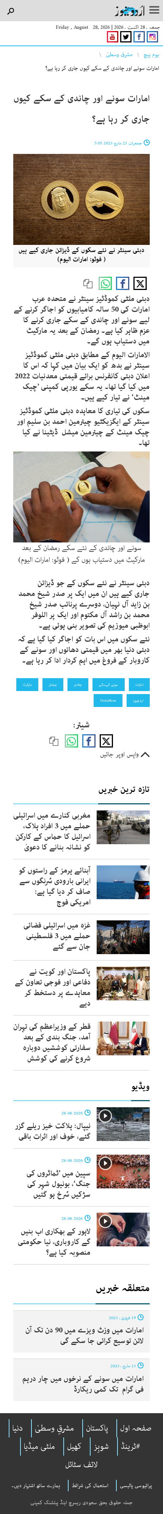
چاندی (78, 684)
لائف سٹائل (81, 1465)
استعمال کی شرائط (90, 1485)
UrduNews (108, 700)
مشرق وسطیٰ (119, 54)
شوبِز (101, 1446)
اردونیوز (138, 700)
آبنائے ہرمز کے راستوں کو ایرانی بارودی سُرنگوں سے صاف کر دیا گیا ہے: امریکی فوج (55, 886)
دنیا (18, 1428)
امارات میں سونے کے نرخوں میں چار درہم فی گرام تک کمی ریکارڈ (83, 1384)
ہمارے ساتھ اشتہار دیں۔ (35, 1485)
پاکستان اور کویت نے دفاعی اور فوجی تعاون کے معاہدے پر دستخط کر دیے (53, 987)
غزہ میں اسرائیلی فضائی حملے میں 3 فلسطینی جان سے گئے (57, 936)
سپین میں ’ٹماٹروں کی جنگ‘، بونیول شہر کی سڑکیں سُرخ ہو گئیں (59, 1184)
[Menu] (154, 10)
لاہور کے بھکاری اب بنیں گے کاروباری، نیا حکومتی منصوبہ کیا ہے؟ (54, 1242)
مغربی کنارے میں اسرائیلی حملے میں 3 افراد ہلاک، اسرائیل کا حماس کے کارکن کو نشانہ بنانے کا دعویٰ (52, 831)
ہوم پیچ (151, 54)
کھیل (74, 1446)
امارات (139, 684)
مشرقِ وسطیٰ (54, 1428)
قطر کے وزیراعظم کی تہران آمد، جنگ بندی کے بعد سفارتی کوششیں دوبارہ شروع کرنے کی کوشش (52, 1042)
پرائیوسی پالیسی (136, 1485)
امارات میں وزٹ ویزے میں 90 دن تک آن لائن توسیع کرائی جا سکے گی (84, 1335)
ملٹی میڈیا (39, 1446)
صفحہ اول (136, 1428)
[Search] (10, 11)
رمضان (53, 684)
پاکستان (97, 1428)
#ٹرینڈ (130, 1446)
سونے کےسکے (108, 684)
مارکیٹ (27, 684)
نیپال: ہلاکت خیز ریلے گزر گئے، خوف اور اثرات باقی (53, 1131)
